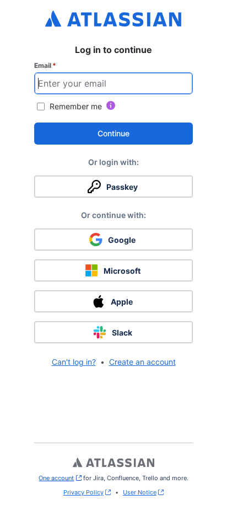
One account (60, 478)
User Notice (139, 492)
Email (45, 65)
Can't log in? (74, 361)
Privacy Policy (83, 492)
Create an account (142, 361)
